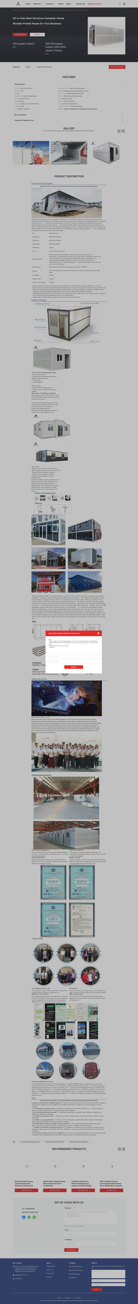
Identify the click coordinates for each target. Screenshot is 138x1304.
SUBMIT (74, 667)
